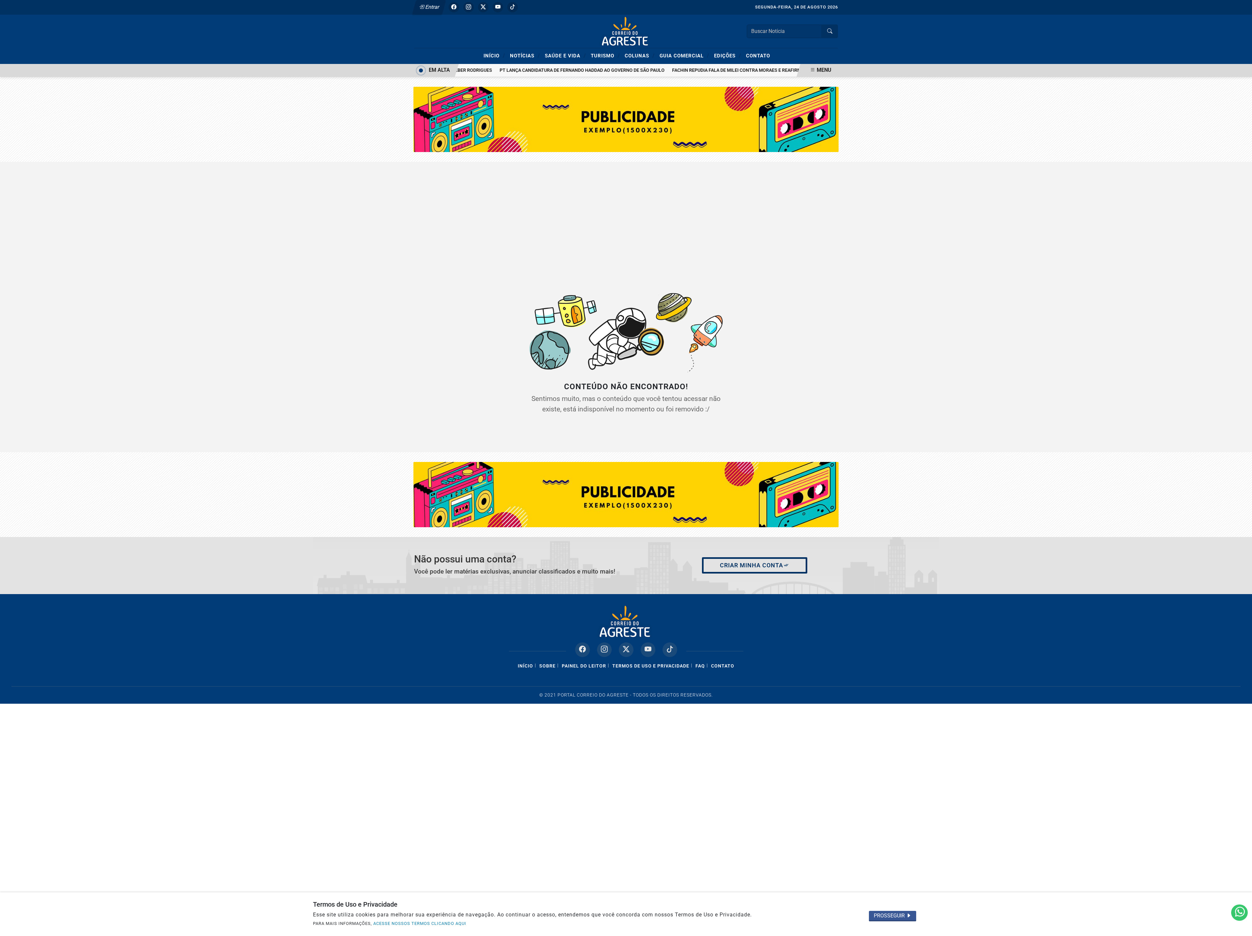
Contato (758, 56)
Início (494, 55)
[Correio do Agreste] (626, 31)
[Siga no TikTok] (512, 7)
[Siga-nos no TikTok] (670, 649)
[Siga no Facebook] (454, 7)
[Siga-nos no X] (626, 649)
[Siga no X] (483, 7)
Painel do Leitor (584, 666)
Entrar (432, 7)
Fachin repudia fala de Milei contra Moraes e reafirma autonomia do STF (746, 70)
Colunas (640, 55)
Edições (727, 55)
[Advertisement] (626, 220)
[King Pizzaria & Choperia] (626, 494)
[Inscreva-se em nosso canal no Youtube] (648, 649)
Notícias (525, 55)
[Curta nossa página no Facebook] (582, 649)
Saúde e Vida (565, 55)
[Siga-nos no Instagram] (604, 649)
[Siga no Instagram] (468, 7)
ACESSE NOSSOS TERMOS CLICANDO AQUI (419, 923)
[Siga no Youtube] (498, 7)
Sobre (547, 666)
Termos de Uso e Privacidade (650, 666)
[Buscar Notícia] (830, 31)
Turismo (605, 55)
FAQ (700, 666)
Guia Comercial (684, 55)
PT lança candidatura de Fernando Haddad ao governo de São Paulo (567, 70)
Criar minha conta (751, 565)
